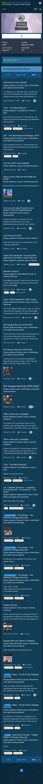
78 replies (22, 228)
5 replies (24, 750)
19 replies (28, 665)
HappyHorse (21, 494)
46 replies (28, 317)
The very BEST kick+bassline (16, 163)
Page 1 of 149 (21, 75)
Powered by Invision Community (21, 780)
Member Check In (11, 271)
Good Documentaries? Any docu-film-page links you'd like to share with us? (20, 256)
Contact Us (22, 776)
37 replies (23, 432)
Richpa (6, 85)
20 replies (26, 634)
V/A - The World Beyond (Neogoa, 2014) (21, 135)
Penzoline (20, 238)
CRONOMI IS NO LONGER (15, 82)
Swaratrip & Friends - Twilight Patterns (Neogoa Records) (20, 736)
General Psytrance (31, 166)
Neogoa (20, 520)
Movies (35, 238)
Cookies (31, 776)
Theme (12, 776)
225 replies (23, 249)
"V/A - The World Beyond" (15, 108)
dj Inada (20, 85)
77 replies (23, 126)
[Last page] (38, 75)
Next (34, 75)
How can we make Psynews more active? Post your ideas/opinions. (18, 209)
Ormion (19, 213)
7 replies (23, 170)
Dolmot (19, 417)
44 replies (23, 153)
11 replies (27, 101)
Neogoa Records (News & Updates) (19, 641)
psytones (20, 260)
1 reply (22, 201)
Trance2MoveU (23, 111)
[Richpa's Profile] (21, 36)
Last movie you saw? (12, 235)
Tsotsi (19, 608)
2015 (5, 113)
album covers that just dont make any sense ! (19, 178)
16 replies (22, 343)
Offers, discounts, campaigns (16, 414)
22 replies (26, 505)
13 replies (22, 264)
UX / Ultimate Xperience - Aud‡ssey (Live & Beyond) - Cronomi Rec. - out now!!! (19, 489)
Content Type (11, 60)
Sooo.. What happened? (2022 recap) (19, 299)
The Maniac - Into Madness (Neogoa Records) (18, 516)
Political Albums (10, 605)
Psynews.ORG (8, 215)
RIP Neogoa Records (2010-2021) (18, 325)
